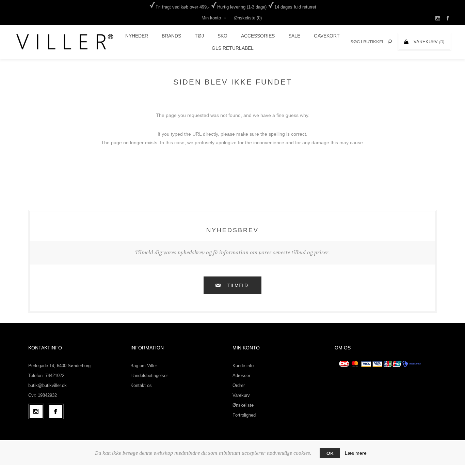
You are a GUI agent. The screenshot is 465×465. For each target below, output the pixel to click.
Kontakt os (141, 385)
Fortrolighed (244, 415)
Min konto (211, 17)
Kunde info (243, 365)
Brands (171, 36)
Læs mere (356, 453)
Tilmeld (237, 285)
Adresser (241, 375)
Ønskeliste (243, 405)
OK (329, 453)
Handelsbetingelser (149, 375)
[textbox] (367, 41)
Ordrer (239, 385)
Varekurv (241, 395)
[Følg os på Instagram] (36, 411)
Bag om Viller (143, 365)
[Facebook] (55, 411)
